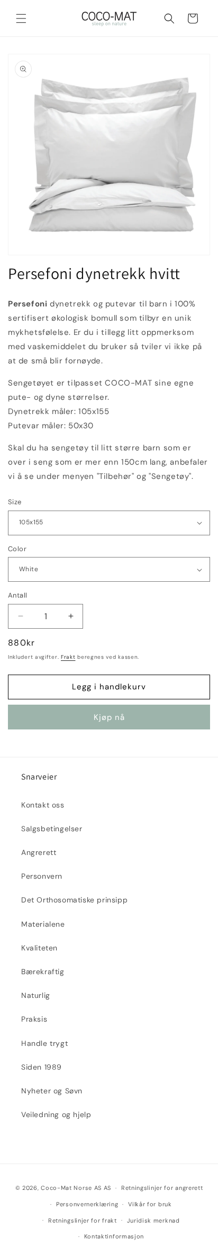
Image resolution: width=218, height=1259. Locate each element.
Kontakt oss (43, 805)
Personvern (41, 876)
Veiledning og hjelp (56, 1114)
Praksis (34, 1019)
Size (15, 501)
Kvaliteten (39, 948)
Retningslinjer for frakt (82, 1220)
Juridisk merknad (153, 1220)
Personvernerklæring (87, 1204)
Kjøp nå (109, 717)
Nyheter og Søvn (52, 1090)
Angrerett (38, 852)
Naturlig (35, 995)
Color (17, 548)
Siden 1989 (41, 1067)
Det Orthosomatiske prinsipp (74, 900)
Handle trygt (44, 1043)
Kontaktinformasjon (114, 1236)
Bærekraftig (43, 971)
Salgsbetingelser (52, 828)
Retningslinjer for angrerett (162, 1187)
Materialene (43, 924)
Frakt (68, 656)
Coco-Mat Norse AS (71, 1187)
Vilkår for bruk (150, 1204)
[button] (21, 18)
